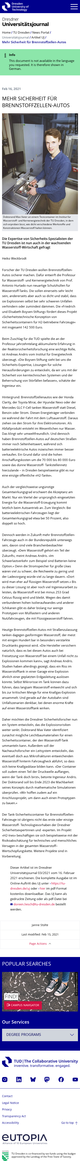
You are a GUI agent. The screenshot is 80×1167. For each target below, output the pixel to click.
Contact (7, 1096)
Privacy (7, 1109)
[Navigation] (74, 6)
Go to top (67, 1123)
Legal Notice (10, 1103)
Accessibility (10, 1123)
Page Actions (38, 944)
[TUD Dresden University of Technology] (15, 6)
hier (42, 888)
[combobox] (40, 1035)
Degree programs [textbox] (23, 1035)
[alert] (40, 62)
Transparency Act (14, 1116)
